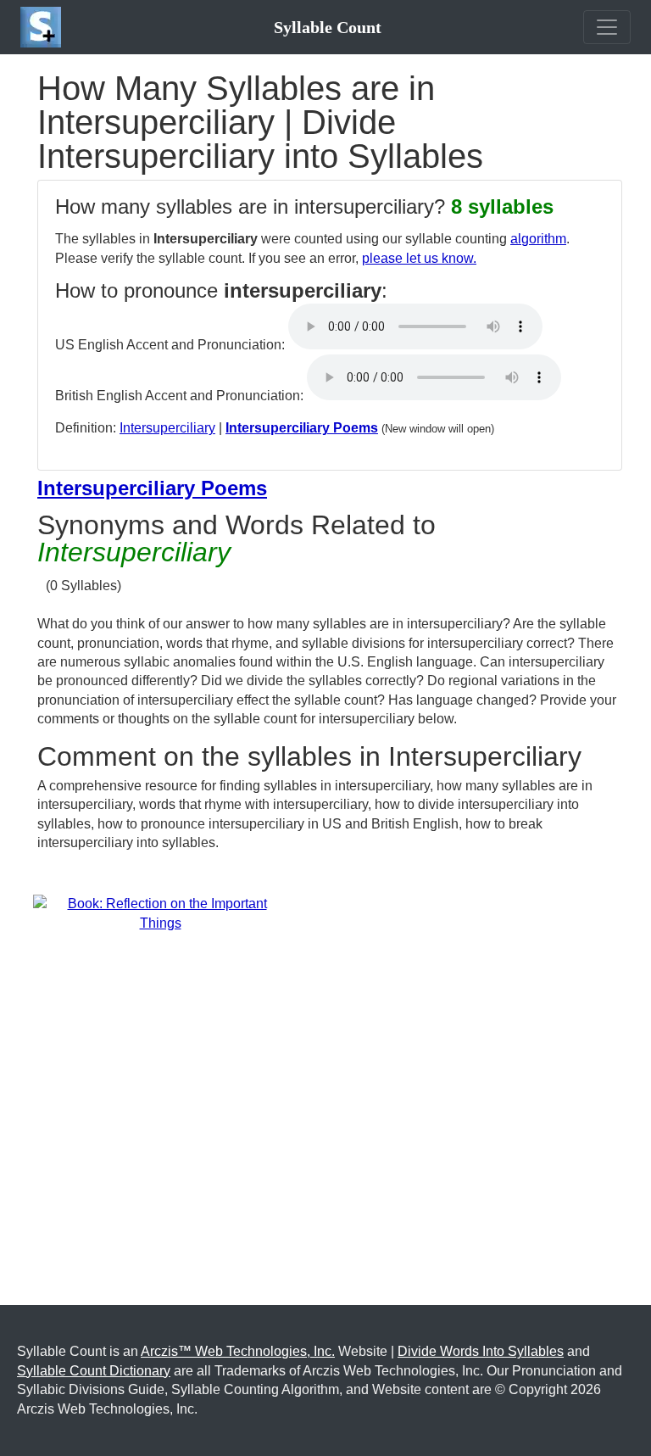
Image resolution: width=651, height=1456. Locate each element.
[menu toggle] (607, 27)
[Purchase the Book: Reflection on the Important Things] (160, 913)
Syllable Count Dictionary (93, 1371)
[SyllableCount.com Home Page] (44, 27)
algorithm (538, 239)
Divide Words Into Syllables (481, 1351)
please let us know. (419, 258)
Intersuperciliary (167, 428)
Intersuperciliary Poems (301, 428)
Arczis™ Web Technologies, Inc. (238, 1351)
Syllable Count (327, 27)
